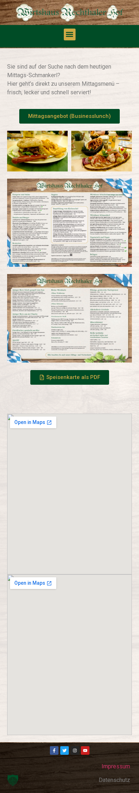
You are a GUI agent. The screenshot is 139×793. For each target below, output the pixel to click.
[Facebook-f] (54, 750)
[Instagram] (75, 750)
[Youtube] (85, 750)
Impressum (116, 766)
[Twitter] (64, 750)
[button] (70, 34)
